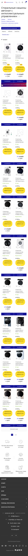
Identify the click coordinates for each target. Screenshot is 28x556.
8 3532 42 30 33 (9, 513)
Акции (3, 483)
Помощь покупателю (8, 503)
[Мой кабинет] (22, 2)
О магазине (5, 499)
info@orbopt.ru (15, 516)
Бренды (3, 495)
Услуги (3, 487)
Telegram (16, 535)
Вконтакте (12, 535)
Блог (2, 491)
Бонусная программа (8, 507)
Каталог (3, 479)
